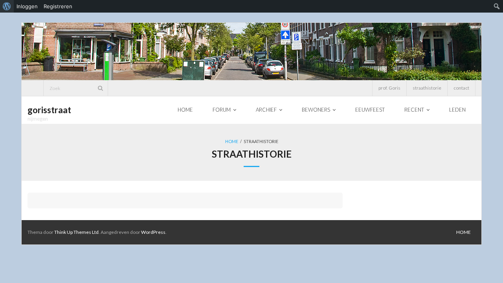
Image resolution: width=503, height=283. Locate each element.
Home (231, 141)
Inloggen (27, 6)
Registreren (58, 6)
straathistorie (427, 88)
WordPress (153, 232)
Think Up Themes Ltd (76, 232)
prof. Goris (389, 88)
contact (461, 88)
